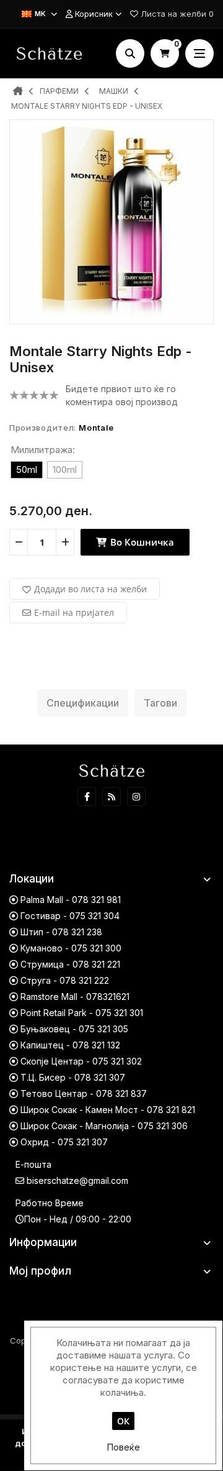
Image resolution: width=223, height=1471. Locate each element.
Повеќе (123, 1447)
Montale (96, 428)
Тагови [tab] (160, 703)
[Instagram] (136, 796)
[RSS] (111, 796)
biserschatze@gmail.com (77, 1180)
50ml (26, 469)
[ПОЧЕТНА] (18, 92)
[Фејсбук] (86, 796)
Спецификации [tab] (82, 703)
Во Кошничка (141, 542)
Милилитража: (43, 450)
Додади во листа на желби (90, 589)
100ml (65, 469)
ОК (123, 1421)
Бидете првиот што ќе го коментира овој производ (122, 395)
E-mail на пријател (74, 612)
